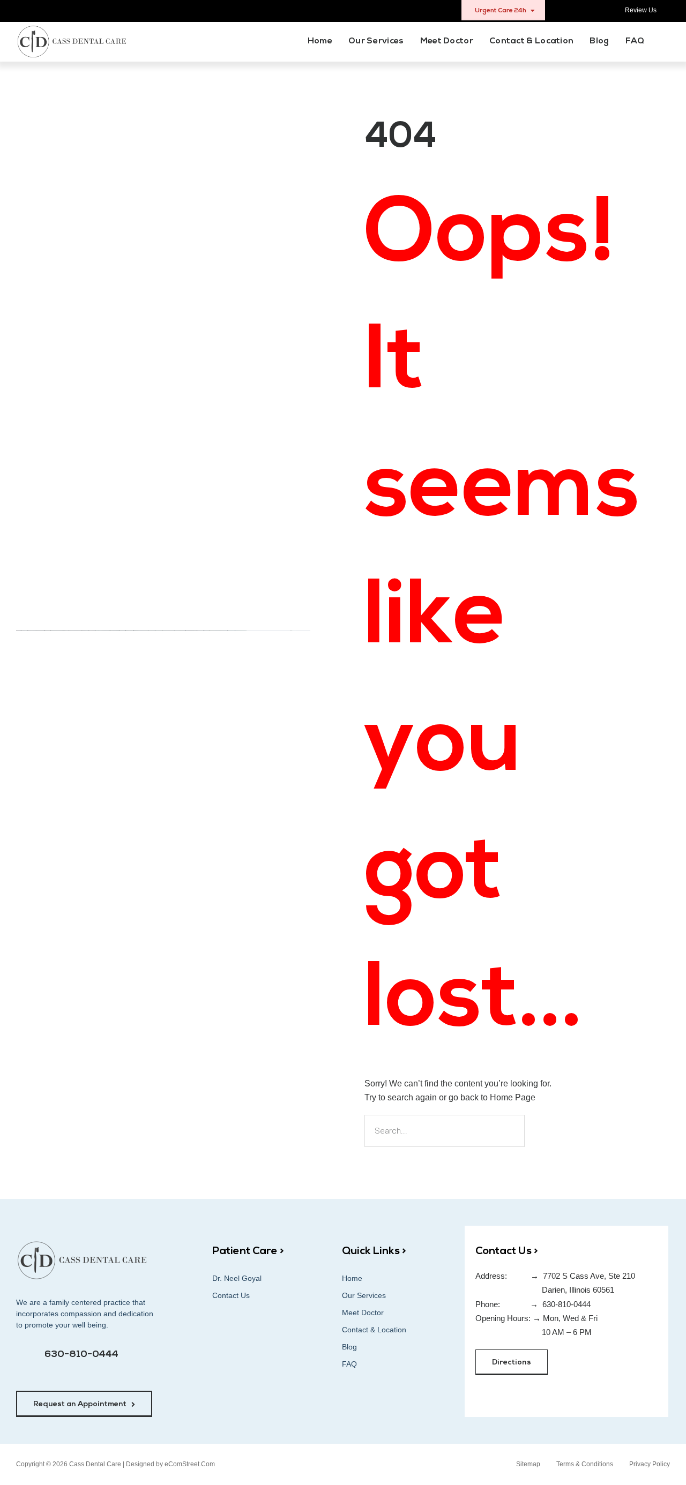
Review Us (641, 10)
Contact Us (231, 1295)
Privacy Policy (649, 1464)
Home (320, 41)
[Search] (543, 1131)
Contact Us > (506, 1251)
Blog (599, 41)
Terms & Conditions (584, 1464)
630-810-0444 (81, 1355)
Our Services (376, 41)
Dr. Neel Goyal (237, 1278)
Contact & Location (531, 41)
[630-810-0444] (27, 1360)
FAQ (635, 41)
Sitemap (528, 1464)
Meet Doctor (446, 41)
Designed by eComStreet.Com (170, 1464)
